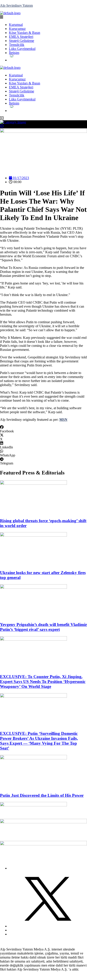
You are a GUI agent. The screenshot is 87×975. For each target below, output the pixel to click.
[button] (43, 17)
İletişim (14, 53)
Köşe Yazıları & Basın (24, 33)
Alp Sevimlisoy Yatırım (16, 5)
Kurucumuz (17, 29)
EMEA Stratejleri (21, 37)
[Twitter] (48, 926)
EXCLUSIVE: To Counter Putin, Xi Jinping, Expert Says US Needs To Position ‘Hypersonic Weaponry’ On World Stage (42, 681)
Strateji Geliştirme (21, 41)
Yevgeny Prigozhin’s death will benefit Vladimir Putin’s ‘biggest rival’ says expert (43, 627)
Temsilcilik (16, 45)
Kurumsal (16, 25)
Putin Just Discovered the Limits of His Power (42, 795)
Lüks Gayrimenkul (22, 49)
